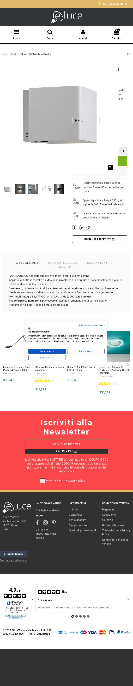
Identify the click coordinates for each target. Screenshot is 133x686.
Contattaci (75, 514)
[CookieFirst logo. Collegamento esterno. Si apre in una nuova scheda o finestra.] (29, 328)
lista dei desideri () (114, 3)
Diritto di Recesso (113, 525)
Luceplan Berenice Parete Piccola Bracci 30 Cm (17, 368)
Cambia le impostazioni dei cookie (46, 533)
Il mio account (77, 519)
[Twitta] (82, 227)
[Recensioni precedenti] (32, 599)
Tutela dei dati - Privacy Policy (116, 532)
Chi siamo (75, 509)
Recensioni (97, 262)
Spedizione (109, 514)
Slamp (71, 373)
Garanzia (107, 519)
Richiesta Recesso (14, 554)
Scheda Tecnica (62, 262)
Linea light (106, 376)
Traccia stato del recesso (13, 560)
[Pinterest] (89, 227)
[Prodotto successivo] (130, 53)
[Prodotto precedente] (128, 53)
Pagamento (109, 509)
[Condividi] (74, 227)
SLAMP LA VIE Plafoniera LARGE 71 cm (81, 368)
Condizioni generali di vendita (115, 542)
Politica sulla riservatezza (92, 325)
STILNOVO (41, 373)
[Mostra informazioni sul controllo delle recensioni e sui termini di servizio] (27, 608)
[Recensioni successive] (128, 599)
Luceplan (9, 373)
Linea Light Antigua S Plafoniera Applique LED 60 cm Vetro (114, 370)
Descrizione (27, 262)
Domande (66, 267)
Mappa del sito (78, 525)
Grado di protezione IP (82, 530)
